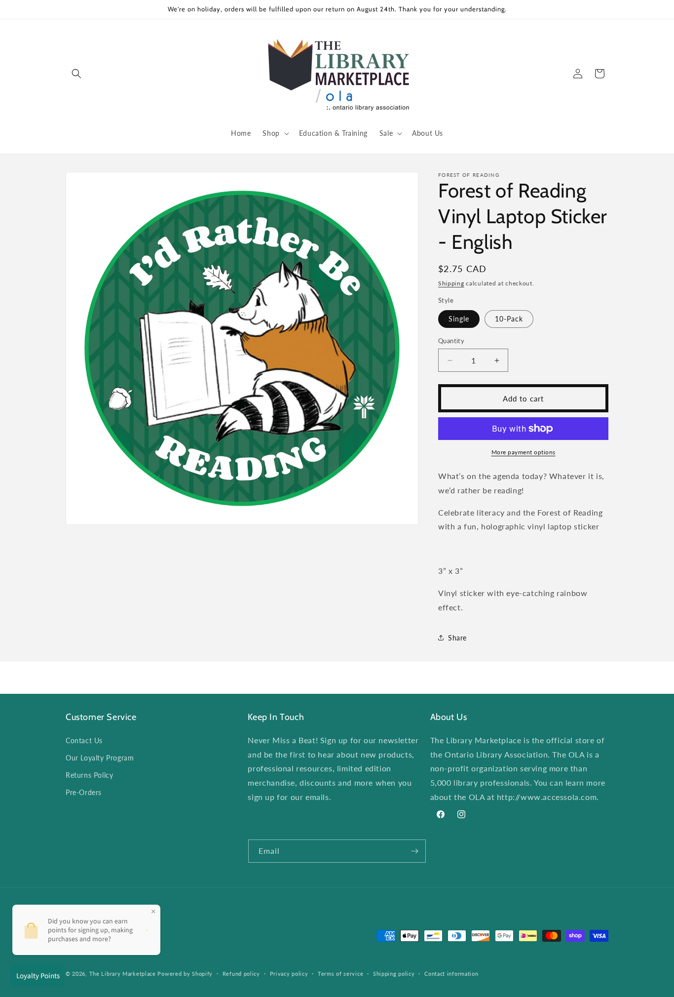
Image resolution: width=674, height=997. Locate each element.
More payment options (523, 452)
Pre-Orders (84, 792)
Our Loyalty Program (100, 757)
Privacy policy (289, 973)
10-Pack (509, 319)
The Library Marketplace (122, 974)
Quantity (451, 341)
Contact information (451, 973)
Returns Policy (89, 775)
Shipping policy (394, 973)
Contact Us (84, 740)
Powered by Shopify (185, 974)
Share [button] (457, 638)
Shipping (451, 283)
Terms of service (340, 973)
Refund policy (241, 973)
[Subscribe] (414, 851)
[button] (76, 73)
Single (459, 319)
